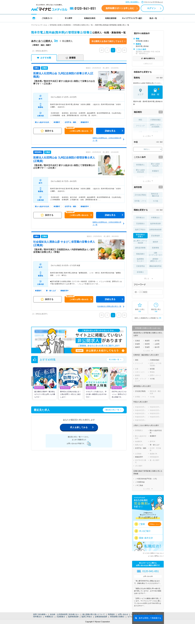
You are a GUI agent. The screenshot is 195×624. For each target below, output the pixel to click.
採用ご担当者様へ (132, 2)
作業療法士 (49, 617)
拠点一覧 (153, 18)
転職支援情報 (111, 18)
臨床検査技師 (73, 617)
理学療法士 (37, 617)
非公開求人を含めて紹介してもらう (107, 41)
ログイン (151, 8)
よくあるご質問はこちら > (156, 556)
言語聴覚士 (61, 617)
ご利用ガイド (47, 18)
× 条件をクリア (148, 63)
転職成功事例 (89, 18)
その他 (155, 201)
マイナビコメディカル (39, 25)
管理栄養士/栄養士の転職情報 (60, 25)
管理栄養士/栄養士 (117, 617)
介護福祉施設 (155, 120)
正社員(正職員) (140, 195)
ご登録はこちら (154, 524)
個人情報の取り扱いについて (93, 614)
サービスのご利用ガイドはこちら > (153, 553)
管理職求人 (140, 165)
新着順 (72, 58)
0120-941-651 (83, 8)
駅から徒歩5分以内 (155, 165)
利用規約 (111, 614)
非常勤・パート (140, 201)
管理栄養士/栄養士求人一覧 (83, 25)
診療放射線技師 (101, 617)
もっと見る (147, 136)
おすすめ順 (45, 58)
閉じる (146, 278)
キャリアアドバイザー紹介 (132, 18)
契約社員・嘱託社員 (155, 195)
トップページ (34, 18)
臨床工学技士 (87, 617)
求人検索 (68, 18)
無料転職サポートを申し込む (120, 8)
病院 (140, 120)
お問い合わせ (123, 614)
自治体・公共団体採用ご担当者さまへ (64, 614)
